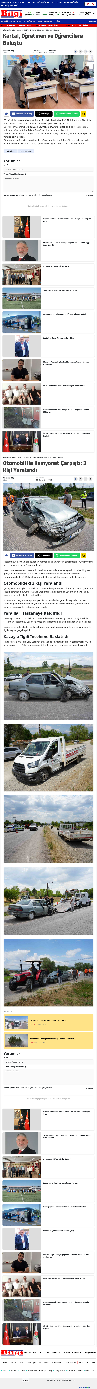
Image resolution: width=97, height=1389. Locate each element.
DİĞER (57, 21)
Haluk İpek (42, 1370)
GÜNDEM (31, 21)
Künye (5, 1363)
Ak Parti (21, 1370)
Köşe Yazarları (71, 1363)
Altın (86, 1370)
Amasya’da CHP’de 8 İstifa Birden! (57, 266)
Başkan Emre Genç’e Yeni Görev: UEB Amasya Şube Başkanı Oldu (67, 220)
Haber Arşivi (31, 1363)
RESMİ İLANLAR (8, 21)
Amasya (52, 50)
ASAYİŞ (26, 457)
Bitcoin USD (68, 12)
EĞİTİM (26, 30)
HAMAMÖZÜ (71, 3)
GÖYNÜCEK (43, 3)
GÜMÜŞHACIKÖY (10, 5)
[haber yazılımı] (84, 1387)
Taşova (79, 1370)
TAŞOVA (30, 3)
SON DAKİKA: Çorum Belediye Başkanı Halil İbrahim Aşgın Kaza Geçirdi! (66, 243)
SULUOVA (56, 3)
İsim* (6, 165)
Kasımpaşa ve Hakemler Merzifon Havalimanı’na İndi (64, 314)
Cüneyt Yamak (59, 1370)
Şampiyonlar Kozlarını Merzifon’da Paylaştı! (60, 290)
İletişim (13, 1363)
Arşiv (21, 1363)
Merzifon (13, 1370)
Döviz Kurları (83, 1363)
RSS (26, 1380)
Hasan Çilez (70, 1370)
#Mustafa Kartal (25, 151)
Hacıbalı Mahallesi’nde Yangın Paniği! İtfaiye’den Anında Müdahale (66, 410)
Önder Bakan (31, 1370)
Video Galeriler (57, 1363)
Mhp (50, 1370)
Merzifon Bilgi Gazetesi (13, 30)
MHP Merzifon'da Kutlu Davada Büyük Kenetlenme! (64, 386)
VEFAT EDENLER (45, 21)
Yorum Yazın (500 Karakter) (15, 174)
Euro (39, 12)
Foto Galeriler (43, 1363)
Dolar (27, 12)
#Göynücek (10, 151)
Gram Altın (54, 12)
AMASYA (6, 3)
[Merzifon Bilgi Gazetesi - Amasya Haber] (12, 1352)
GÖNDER (89, 196)
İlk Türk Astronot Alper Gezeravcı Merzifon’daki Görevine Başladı (66, 434)
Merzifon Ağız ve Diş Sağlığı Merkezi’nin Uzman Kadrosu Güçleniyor (66, 363)
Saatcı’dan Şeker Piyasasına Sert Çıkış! (58, 338)
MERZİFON (18, 3)
